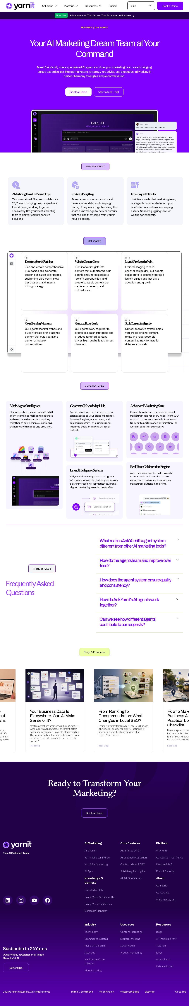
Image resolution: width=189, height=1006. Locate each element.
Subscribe (16, 967)
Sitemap (149, 991)
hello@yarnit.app (129, 991)
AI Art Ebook (163, 959)
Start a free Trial (108, 92)
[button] (49, 6)
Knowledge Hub (94, 889)
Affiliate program (165, 899)
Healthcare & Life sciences (95, 961)
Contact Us (162, 892)
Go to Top (180, 991)
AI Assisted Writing (131, 850)
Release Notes (164, 966)
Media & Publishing (95, 945)
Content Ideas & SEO (132, 864)
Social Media (127, 945)
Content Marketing (131, 931)
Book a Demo (170, 5)
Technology (91, 931)
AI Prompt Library (166, 938)
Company (161, 885)
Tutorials (161, 945)
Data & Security (165, 871)
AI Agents (161, 850)
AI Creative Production (133, 857)
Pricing (113, 5)
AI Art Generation (130, 878)
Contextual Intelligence (169, 857)
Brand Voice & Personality (99, 896)
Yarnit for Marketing (96, 864)
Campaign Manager (96, 910)
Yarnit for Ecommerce (97, 857)
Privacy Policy (106, 991)
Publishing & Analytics (132, 871)
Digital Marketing (130, 938)
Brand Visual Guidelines (98, 903)
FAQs (159, 952)
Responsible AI (164, 864)
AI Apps (89, 871)
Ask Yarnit (90, 850)
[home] (20, 6)
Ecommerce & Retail (96, 938)
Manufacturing (93, 970)
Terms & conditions (82, 991)
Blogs (159, 931)
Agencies (90, 952)
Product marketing (131, 952)
